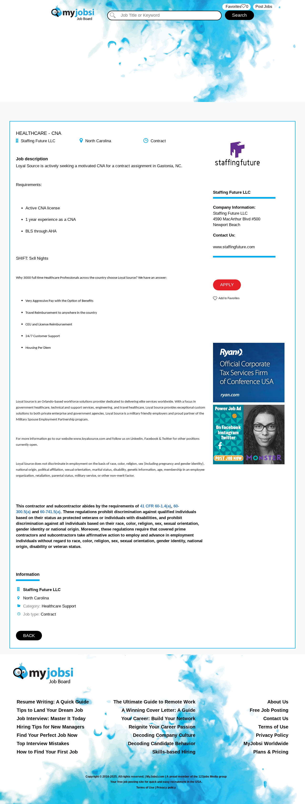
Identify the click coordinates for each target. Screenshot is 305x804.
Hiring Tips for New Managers (50, 726)
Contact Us (275, 718)
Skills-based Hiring (173, 751)
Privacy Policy (272, 735)
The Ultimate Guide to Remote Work (154, 701)
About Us (277, 701)
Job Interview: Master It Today (51, 718)
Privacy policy (166, 787)
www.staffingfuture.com (234, 247)
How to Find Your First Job (47, 751)
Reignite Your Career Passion (162, 726)
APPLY (227, 284)
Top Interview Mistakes (43, 743)
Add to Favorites (229, 298)
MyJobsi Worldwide (266, 743)
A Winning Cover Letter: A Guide (158, 710)
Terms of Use (273, 726)
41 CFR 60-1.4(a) (155, 506)
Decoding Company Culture (164, 735)
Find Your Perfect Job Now (47, 735)
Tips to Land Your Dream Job (50, 710)
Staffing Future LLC (231, 192)
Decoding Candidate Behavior (161, 743)
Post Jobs (263, 7)
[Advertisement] (152, 56)
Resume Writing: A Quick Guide (53, 701)
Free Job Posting (269, 710)
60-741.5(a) (50, 512)
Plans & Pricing (270, 751)
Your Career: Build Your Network (158, 718)
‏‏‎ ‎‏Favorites (236, 7)
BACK (29, 635)
